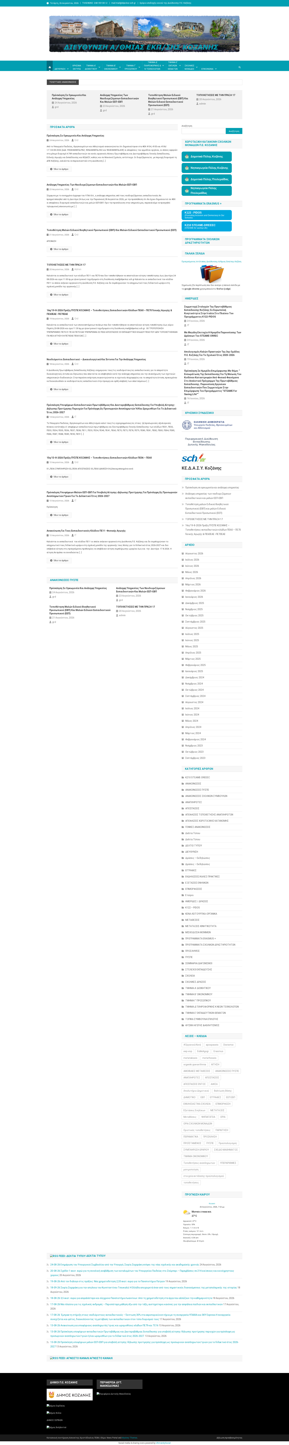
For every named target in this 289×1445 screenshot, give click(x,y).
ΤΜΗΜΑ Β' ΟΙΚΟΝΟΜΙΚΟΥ (198, 994)
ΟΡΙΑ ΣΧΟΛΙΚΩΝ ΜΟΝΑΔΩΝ (197, 1123)
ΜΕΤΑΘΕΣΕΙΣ (192, 920)
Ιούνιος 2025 (192, 640)
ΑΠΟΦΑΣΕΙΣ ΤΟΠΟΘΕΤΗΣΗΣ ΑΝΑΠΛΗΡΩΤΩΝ (209, 814)
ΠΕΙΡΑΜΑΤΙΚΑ (190, 1136)
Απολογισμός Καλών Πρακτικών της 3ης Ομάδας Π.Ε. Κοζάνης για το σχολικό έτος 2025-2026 (212, 353)
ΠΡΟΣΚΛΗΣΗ (210, 1136)
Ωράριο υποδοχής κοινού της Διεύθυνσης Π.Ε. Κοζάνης (165, 3)
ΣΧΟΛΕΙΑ (190, 975)
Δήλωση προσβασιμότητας (229, 1438)
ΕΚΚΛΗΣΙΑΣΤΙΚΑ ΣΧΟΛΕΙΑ (197, 1104)
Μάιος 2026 (191, 572)
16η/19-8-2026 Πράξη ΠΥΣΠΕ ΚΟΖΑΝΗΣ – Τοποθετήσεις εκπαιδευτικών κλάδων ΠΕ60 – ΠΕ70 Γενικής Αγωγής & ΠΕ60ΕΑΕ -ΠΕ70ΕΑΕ (109, 312)
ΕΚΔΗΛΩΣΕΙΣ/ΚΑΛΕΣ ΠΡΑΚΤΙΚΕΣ (202, 876)
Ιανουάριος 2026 (194, 597)
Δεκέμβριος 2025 (194, 603)
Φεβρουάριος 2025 (195, 665)
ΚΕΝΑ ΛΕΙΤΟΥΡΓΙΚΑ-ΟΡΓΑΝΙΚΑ (201, 913)
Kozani (212, 1203)
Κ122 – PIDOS (192, 907)
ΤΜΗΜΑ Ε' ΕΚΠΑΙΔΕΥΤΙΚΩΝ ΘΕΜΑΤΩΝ (205, 1013)
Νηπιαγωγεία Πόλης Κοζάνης (209, 167)
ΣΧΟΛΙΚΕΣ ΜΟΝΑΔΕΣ (189, 67)
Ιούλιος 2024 (192, 708)
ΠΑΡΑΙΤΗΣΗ (222, 1130)
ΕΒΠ (203, 1097)
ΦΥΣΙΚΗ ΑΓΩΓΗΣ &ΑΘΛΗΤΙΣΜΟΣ (202, 1025)
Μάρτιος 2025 (193, 659)
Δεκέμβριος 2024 (194, 677)
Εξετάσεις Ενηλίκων (194, 1110)
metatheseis (209, 1058)
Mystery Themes (129, 1438)
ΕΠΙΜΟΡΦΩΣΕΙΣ (193, 889)
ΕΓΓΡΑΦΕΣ (191, 870)
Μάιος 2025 (191, 646)
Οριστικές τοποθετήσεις (197, 1130)
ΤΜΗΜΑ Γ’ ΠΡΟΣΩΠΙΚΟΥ (131, 67)
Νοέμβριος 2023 (194, 745)
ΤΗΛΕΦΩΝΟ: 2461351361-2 (94, 3)
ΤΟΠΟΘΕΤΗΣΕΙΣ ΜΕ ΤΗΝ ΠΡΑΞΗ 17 (215, 95)
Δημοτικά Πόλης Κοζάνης (207, 156)
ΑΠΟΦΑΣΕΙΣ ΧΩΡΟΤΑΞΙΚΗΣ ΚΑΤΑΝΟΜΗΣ (207, 820)
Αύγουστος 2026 (194, 553)
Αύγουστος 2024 (194, 702)
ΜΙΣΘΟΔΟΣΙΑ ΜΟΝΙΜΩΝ (198, 932)
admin (202, 103)
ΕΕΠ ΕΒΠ (230, 1097)
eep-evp (187, 1051)
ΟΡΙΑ (222, 1117)
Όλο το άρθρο (61, 169)
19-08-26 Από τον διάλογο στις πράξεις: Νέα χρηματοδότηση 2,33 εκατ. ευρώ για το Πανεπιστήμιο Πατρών (107, 1281)
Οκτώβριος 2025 (194, 615)
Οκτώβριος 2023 (194, 751)
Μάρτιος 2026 (193, 584)
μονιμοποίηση (191, 1169)
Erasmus (218, 1051)
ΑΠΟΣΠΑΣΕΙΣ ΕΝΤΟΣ (194, 1084)
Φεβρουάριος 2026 (195, 590)
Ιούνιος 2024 (192, 714)
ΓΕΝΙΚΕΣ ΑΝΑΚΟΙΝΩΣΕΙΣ (197, 827)
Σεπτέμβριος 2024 (195, 696)
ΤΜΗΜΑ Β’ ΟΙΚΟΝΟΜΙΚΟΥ (111, 67)
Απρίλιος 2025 (193, 652)
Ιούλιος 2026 (192, 559)
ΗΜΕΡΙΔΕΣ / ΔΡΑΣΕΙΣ (196, 901)
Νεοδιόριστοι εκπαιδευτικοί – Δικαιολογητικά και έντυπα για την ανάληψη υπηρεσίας (96, 359)
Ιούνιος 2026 (192, 566)
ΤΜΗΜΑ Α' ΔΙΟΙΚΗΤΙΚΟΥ (198, 988)
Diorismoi (228, 1044)
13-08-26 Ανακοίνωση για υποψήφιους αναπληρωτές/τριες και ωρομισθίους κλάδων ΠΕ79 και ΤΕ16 (104, 1325)
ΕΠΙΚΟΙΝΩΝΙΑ (207, 69)
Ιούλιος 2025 (192, 634)
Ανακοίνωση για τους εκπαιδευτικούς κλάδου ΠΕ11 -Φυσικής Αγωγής (86, 530)
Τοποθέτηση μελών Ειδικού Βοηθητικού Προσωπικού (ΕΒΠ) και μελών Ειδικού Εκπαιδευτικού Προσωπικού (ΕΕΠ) (168, 100)
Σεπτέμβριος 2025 (195, 621)
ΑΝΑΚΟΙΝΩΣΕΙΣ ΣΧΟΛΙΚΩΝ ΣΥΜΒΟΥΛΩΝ (206, 796)
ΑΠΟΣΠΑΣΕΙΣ (192, 808)
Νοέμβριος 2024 (194, 683)
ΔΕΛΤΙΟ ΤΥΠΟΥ (193, 845)
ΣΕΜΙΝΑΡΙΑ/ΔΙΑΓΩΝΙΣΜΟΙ (198, 963)
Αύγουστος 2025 (194, 628)
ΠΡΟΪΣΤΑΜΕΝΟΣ (192, 1143)
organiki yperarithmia (194, 1064)
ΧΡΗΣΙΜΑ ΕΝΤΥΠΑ (76, 67)
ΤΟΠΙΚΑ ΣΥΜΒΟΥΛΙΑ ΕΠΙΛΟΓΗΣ (201, 1019)
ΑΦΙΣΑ (214, 1084)
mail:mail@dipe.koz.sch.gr (123, 3)
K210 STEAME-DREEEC (197, 777)
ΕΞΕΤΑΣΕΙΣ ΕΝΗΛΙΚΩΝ (196, 882)
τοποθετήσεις (191, 1182)
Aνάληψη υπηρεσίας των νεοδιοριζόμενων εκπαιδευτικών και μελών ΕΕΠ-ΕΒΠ (119, 98)
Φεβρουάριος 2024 (195, 739)
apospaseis (212, 1044)
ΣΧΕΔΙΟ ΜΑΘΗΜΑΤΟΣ (226, 1149)
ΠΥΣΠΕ (189, 957)
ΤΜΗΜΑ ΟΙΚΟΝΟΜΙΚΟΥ (195, 1156)
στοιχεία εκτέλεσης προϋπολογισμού (203, 1176)
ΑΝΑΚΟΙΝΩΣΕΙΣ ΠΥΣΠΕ (197, 789)
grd (57, 107)
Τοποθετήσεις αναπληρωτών (199, 1163)
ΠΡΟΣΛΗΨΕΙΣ (192, 951)
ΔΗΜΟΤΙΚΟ (189, 1097)
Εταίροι (189, 895)
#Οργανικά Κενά (192, 1044)
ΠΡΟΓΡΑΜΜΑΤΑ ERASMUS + (200, 938)
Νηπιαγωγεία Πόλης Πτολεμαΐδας (204, 190)
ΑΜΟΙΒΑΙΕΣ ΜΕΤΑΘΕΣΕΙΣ (196, 1071)
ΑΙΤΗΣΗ (215, 1064)
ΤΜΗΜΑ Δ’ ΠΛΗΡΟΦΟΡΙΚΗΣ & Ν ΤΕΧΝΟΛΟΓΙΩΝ (152, 65)
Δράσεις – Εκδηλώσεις (197, 858)
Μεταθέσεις (190, 1117)
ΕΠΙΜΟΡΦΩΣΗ (223, 1104)
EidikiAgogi (203, 1051)
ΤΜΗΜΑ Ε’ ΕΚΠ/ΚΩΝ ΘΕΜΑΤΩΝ (173, 65)
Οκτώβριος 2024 (194, 690)
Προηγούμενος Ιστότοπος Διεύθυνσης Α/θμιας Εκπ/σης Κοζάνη (211, 261)
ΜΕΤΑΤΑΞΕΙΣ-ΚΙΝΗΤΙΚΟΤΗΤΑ (200, 926)
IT (75, 417)
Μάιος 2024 (191, 720)
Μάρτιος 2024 (193, 733)
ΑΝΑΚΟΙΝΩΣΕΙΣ (193, 783)
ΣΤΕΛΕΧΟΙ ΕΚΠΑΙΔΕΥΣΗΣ (198, 969)
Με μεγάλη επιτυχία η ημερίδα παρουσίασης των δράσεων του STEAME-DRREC (212, 334)
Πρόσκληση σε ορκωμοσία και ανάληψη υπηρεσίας (69, 97)
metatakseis (190, 1058)
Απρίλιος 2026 (193, 578)
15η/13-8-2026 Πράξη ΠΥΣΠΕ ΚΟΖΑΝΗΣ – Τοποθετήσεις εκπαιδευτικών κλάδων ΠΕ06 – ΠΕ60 (99, 457)
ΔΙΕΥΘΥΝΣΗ (60, 69)
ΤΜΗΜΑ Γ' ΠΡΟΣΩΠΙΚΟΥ (198, 1000)
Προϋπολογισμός (228, 1143)
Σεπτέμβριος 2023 (195, 758)
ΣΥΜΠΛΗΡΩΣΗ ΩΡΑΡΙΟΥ (196, 1149)
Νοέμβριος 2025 (194, 609)
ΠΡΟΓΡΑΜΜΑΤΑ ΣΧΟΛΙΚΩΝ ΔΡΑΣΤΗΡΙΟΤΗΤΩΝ (210, 944)
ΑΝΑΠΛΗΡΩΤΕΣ (193, 802)
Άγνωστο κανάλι (101, 1358)
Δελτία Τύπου (192, 833)
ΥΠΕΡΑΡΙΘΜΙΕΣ (228, 1163)
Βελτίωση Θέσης (223, 1090)
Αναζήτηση (187, 126)
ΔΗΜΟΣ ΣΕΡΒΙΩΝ (55, 1420)
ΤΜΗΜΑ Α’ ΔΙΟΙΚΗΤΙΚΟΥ (91, 67)
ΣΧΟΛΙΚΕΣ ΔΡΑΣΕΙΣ (195, 982)
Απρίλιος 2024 (193, 727)
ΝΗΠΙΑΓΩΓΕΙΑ (208, 1117)
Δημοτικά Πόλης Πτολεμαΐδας (209, 179)
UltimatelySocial (163, 1443)
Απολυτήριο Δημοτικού (196, 1090)
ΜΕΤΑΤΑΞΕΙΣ (217, 1110)
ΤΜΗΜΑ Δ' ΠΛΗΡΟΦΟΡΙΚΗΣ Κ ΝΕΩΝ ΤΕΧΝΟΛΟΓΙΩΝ (212, 1006)
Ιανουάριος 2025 (194, 671)
